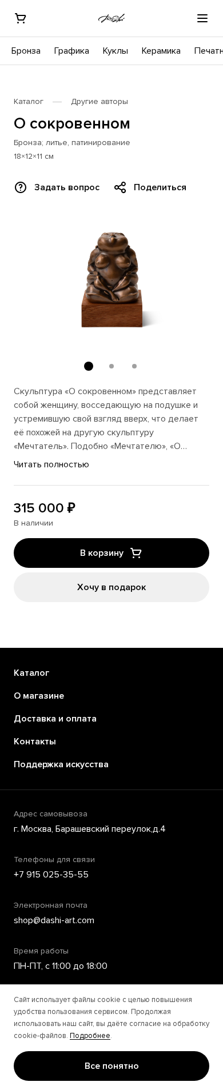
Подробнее (90, 1035)
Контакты (35, 741)
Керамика (161, 51)
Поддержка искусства (61, 764)
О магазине (39, 696)
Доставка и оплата (55, 718)
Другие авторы (99, 101)
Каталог (28, 101)
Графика (71, 51)
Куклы (115, 51)
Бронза (26, 51)
